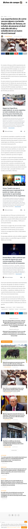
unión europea (23, 309)
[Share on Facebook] (3, 54)
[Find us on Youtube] (15, 515)
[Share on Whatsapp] (12, 54)
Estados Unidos (20, 307)
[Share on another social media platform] (25, 54)
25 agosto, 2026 (15, 392)
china (14, 307)
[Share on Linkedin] (21, 54)
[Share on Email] (16, 54)
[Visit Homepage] (13, 2)
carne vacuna (8, 307)
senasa (16, 309)
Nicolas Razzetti (8, 36)
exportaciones (5, 309)
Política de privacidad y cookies (13, 527)
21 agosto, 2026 (15, 419)
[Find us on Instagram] (18, 515)
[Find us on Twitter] (12, 515)
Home (2, 16)
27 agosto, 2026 (4, 463)
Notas (5, 16)
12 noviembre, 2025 (18, 36)
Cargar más (14, 450)
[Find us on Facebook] (9, 515)
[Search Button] (25, 522)
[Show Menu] (26, 2)
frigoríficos (11, 309)
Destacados (4, 467)
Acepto (24, 527)
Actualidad (9, 16)
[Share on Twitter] (7, 54)
